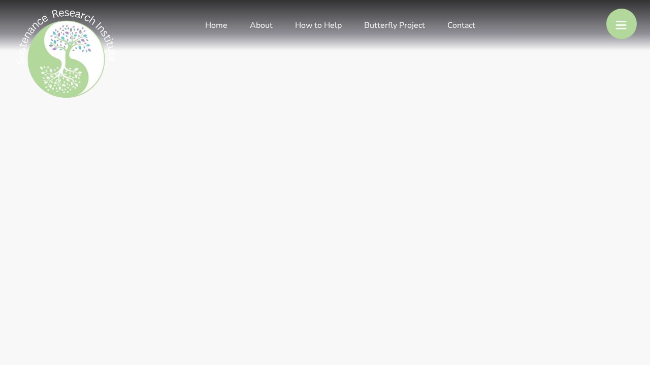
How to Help (318, 25)
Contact (461, 25)
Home (216, 25)
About (261, 25)
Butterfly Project (394, 25)
